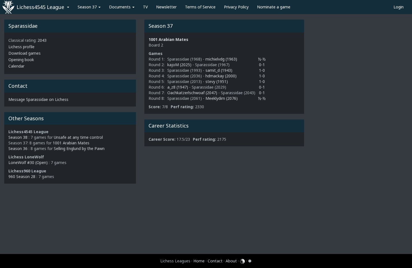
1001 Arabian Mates (71, 142)
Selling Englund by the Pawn (79, 148)
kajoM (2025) (180, 64)
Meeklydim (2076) (221, 98)
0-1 (262, 64)
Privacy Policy (236, 7)
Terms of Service (200, 7)
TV (145, 7)
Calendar (16, 66)
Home (199, 261)
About (231, 261)
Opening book (21, 59)
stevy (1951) (216, 81)
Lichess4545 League (40, 7)
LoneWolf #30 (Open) (28, 162)
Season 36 (17, 148)
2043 (42, 40)
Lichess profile (21, 46)
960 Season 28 (21, 176)
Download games (24, 53)
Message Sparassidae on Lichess (38, 99)
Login (399, 7)
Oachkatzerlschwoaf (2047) (192, 92)
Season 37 (88, 7)
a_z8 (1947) (178, 87)
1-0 (262, 70)
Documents (120, 7)
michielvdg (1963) (221, 59)
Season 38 (17, 137)
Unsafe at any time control (78, 137)
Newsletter (166, 7)
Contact (215, 261)
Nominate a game (273, 7)
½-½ (262, 59)
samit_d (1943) (218, 70)
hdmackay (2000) (221, 75)
